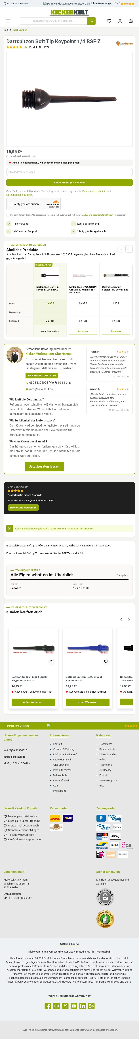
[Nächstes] (129, 249)
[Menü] (8, 21)
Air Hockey (105, 770)
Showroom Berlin (62, 759)
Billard (102, 759)
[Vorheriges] (121, 618)
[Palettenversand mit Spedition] (56, 827)
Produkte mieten (62, 770)
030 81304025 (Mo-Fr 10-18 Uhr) (50, 382)
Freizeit (103, 775)
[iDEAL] (100, 854)
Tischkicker (105, 744)
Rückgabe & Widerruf (65, 754)
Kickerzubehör (107, 749)
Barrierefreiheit (61, 780)
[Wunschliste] (109, 21)
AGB (55, 785)
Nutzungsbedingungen (19, 194)
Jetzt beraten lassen (44, 466)
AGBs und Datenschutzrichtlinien (98, 215)
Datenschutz (60, 775)
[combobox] (53, 21)
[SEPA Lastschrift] (115, 845)
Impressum (59, 790)
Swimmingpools (108, 780)
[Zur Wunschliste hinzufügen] (51, 662)
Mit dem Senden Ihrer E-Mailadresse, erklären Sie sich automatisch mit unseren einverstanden (68, 215)
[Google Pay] (117, 827)
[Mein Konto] (120, 21)
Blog (101, 785)
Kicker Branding (108, 754)
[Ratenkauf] (103, 827)
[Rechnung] (115, 818)
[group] (69, 99)
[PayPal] (101, 818)
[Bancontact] (102, 845)
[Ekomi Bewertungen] (107, 921)
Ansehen (83, 331)
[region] (69, 99)
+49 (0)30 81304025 (15, 750)
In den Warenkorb (33, 702)
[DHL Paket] (55, 818)
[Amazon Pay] (123, 854)
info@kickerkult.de (41, 389)
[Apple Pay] (115, 836)
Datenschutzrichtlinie (94, 191)
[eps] (127, 845)
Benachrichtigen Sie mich (69, 182)
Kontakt (57, 744)
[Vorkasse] (111, 854)
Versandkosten (28, 156)
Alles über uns (61, 764)
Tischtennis (105, 764)
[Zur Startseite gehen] (69, 12)
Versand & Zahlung (63, 749)
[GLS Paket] (67, 818)
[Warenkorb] (130, 21)
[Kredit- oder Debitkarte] (102, 836)
